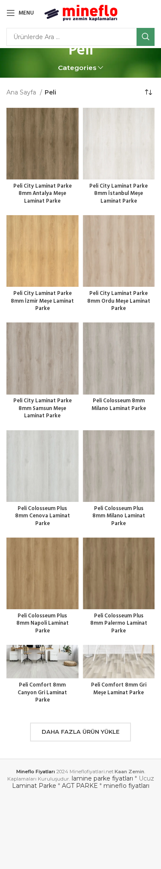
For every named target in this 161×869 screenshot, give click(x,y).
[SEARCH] (146, 37)
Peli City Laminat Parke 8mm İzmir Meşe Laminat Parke (42, 301)
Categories (77, 67)
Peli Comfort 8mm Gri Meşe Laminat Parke (118, 689)
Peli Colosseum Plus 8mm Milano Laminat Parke (118, 516)
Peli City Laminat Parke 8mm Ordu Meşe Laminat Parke (118, 301)
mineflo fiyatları (126, 786)
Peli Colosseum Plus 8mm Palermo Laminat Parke (118, 623)
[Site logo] (81, 12)
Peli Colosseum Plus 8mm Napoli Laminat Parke (42, 623)
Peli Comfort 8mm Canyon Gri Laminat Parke (42, 693)
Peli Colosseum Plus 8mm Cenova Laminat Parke (42, 516)
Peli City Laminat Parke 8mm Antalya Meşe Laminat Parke (42, 194)
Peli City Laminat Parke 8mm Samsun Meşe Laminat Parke (42, 408)
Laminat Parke (34, 786)
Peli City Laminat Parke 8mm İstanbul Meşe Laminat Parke (118, 194)
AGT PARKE (80, 786)
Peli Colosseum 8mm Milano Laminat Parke (118, 405)
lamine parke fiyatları (102, 778)
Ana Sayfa (22, 92)
